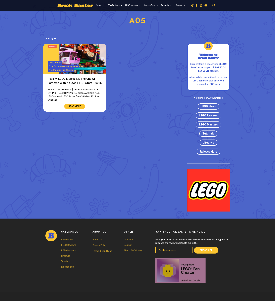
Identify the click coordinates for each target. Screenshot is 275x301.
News (98, 5)
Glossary (128, 239)
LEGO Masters (131, 5)
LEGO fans (198, 80)
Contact (127, 245)
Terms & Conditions (102, 251)
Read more (75, 106)
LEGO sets (214, 84)
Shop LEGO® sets (133, 250)
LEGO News (208, 106)
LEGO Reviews (113, 5)
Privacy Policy (100, 245)
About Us (97, 239)
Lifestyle (178, 5)
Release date (149, 5)
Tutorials (165, 5)
